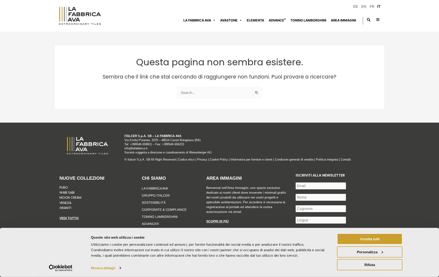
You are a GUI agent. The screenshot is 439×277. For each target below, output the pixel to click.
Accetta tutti (370, 239)
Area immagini (343, 20)
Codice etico (186, 159)
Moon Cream (70, 197)
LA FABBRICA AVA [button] (197, 20)
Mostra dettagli (103, 268)
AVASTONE (229, 20)
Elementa (255, 20)
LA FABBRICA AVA (155, 188)
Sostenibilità (154, 202)
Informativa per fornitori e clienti (251, 159)
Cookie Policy (219, 159)
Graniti (65, 208)
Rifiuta (369, 265)
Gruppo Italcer (156, 195)
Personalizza (367, 252)
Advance (277, 20)
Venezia (65, 202)
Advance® (150, 224)
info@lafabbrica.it (135, 148)
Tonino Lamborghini (308, 20)
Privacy (202, 159)
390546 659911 (142, 144)
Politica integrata (327, 159)
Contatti (346, 159)
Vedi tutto (69, 218)
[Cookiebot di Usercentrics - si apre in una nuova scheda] (61, 268)
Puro (63, 187)
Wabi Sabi (67, 192)
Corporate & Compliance (164, 209)
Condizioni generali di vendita (294, 159)
